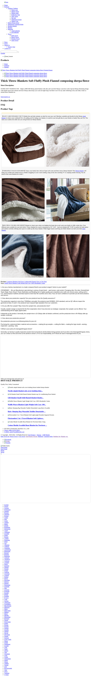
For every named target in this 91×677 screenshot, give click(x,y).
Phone (2, 450)
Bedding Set (56, 436)
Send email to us (5, 97)
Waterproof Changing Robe (15, 24)
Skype (2, 452)
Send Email (4, 447)
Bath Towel (14, 35)
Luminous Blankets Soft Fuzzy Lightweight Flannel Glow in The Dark (27, 281)
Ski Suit (13, 18)
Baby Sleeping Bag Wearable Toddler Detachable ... (27, 411)
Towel (9, 34)
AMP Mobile (46, 435)
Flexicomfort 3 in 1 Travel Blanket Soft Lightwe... (26, 418)
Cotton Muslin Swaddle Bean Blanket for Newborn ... (27, 425)
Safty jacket (14, 16)
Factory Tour (11, 47)
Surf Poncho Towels (31, 436)
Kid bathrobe (15, 32)
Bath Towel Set (5, 436)
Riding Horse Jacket (13, 23)
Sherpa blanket (79, 171)
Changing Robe (48, 436)
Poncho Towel (15, 39)
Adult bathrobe (15, 31)
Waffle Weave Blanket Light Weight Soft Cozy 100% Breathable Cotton (24, 283)
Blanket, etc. (64, 436)
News (6, 42)
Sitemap (39, 435)
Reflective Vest (15, 15)
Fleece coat (14, 10)
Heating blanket (12, 26)
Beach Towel (15, 37)
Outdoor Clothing (13, 8)
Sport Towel (14, 40)
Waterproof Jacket (16, 19)
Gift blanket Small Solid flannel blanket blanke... (26, 398)
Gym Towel (21, 436)
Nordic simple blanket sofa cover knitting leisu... (25, 391)
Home (6, 5)
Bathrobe (10, 29)
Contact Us (7, 48)
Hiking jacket (15, 11)
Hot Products (32, 435)
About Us (7, 45)
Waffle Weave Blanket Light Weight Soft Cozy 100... (27, 404)
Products (6, 7)
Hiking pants (15, 13)
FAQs (6, 43)
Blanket (10, 27)
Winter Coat (14, 21)
